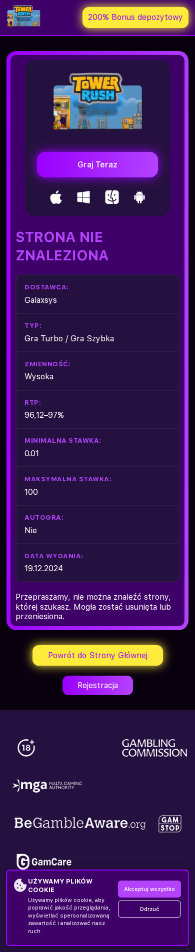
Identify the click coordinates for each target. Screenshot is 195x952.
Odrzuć (150, 909)
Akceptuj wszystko (149, 889)
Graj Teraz (98, 164)
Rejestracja (98, 685)
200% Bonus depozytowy (135, 17)
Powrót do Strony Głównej (98, 655)
